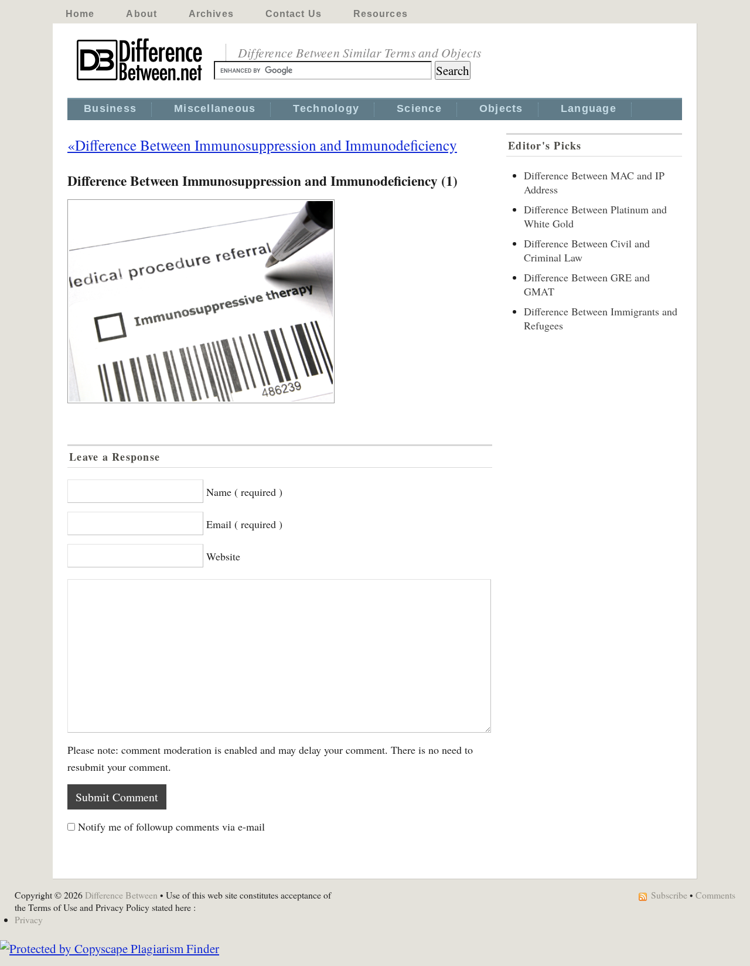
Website (223, 556)
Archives (211, 14)
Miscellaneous (214, 108)
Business (110, 108)
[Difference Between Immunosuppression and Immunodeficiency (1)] (279, 301)
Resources (380, 14)
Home (80, 14)
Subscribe (669, 895)
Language (588, 108)
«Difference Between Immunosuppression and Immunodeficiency (262, 145)
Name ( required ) (244, 492)
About (141, 14)
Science (419, 108)
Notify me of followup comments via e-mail (171, 826)
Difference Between (121, 895)
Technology (326, 108)
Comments (715, 895)
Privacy (29, 919)
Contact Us (293, 14)
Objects (501, 108)
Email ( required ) (244, 524)
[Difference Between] (140, 81)
